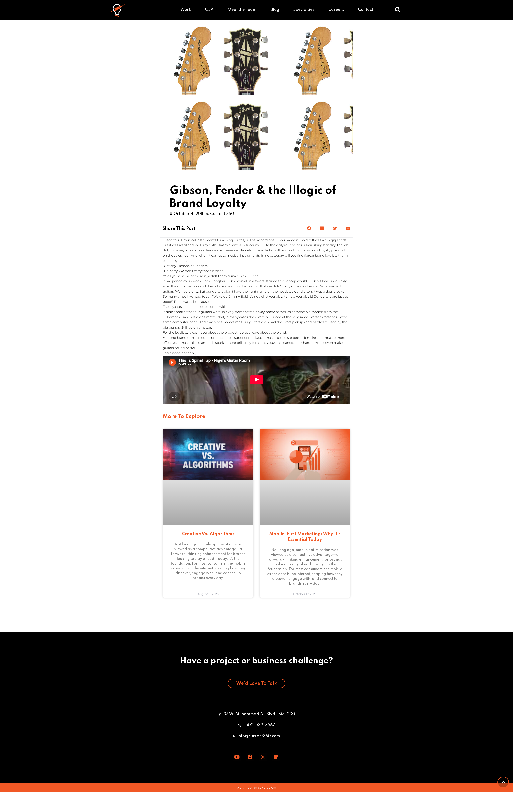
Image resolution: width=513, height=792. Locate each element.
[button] (398, 10)
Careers (336, 10)
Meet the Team (242, 10)
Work (185, 10)
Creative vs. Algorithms (208, 534)
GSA (209, 10)
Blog (275, 10)
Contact (365, 10)
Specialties (303, 10)
